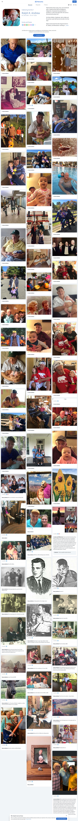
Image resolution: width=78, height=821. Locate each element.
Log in (74, 1)
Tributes (46, 4)
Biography (38, 4)
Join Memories (39, 35)
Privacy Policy (28, 819)
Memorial (30, 4)
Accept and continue (61, 818)
